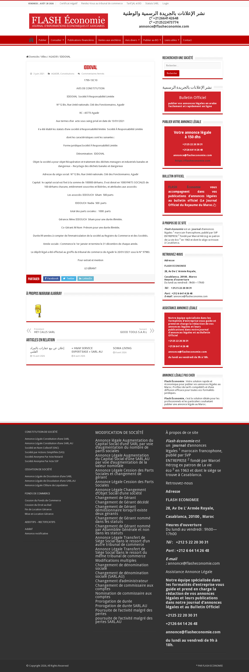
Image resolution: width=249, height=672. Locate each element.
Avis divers (131, 40)
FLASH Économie (184, 187)
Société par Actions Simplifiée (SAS (44, 452)
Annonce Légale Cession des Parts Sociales (124, 484)
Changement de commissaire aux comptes (124, 587)
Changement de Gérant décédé (122, 502)
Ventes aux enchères (109, 40)
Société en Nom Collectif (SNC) (42, 447)
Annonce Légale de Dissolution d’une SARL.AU (50, 480)
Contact (187, 40)
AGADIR (53, 56)
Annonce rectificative (36, 533)
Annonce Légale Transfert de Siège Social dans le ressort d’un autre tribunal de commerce (122, 541)
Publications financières (81, 40)
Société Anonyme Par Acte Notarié (44, 456)
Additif (28, 529)
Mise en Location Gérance (39, 513)
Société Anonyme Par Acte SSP (42, 461)
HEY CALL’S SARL (44, 331)
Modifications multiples (116, 560)
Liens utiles (171, 40)
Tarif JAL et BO (133, 3)
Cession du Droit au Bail (38, 504)
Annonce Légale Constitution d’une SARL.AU (49, 443)
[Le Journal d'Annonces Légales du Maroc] (68, 20)
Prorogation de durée (113, 601)
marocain (180, 232)
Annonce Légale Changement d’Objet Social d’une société (120, 491)
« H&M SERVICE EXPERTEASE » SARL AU (87, 349)
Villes (44, 56)
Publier (42, 40)
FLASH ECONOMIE (213, 665)
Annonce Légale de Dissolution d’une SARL (48, 476)
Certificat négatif (68, 3)
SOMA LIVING (122, 348)
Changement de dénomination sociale (121, 567)
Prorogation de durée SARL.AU (121, 606)
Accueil (31, 40)
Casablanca (172, 242)
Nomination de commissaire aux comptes (123, 595)
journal (196, 229)
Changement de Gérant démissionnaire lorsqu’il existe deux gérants (121, 510)
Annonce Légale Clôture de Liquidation (46, 485)
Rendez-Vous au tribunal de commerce (102, 3)
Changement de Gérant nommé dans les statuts (122, 520)
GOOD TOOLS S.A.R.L (133, 331)
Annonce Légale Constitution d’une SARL (47, 438)
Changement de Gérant (115, 497)
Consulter (56, 40)
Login (166, 3)
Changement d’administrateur (121, 581)
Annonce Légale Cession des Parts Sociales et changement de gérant (124, 474)
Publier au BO (151, 40)
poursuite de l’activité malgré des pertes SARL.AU (124, 620)
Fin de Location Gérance (38, 509)
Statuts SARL (152, 3)
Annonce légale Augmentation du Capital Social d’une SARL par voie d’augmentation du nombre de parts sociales (124, 445)
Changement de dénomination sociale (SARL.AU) (121, 575)
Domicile (34, 56)
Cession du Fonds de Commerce (43, 500)
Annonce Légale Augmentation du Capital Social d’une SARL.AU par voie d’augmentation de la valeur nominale (122, 460)
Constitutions (67, 74)
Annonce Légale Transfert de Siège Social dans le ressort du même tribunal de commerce (121, 552)
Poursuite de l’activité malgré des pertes (123, 612)
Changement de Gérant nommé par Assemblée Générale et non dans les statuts (122, 529)
